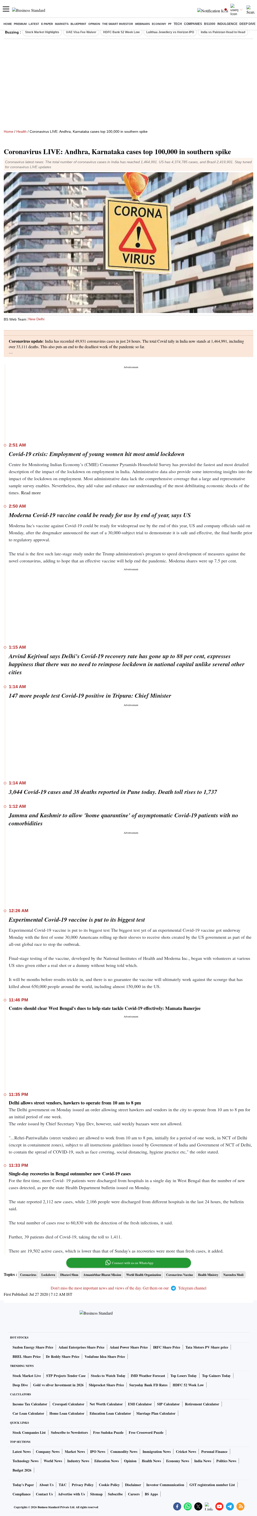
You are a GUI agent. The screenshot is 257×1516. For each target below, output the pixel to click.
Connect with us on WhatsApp (132, 1263)
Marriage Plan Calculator (155, 1413)
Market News (75, 1451)
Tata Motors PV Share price (206, 1347)
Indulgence (227, 24)
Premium (20, 23)
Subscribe (115, 1494)
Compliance (22, 1494)
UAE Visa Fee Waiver (81, 32)
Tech (178, 24)
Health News (151, 1460)
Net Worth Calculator (106, 1404)
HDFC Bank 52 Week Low (121, 32)
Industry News (78, 1460)
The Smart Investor (117, 23)
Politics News (226, 1460)
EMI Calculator (140, 1404)
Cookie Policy (109, 1484)
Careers (134, 1494)
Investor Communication (165, 1484)
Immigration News (157, 1451)
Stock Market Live (27, 1375)
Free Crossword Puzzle (146, 1432)
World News (53, 1460)
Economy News (177, 1460)
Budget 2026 (22, 1470)
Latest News (22, 1451)
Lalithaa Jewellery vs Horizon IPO (170, 32)
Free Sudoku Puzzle (108, 1432)
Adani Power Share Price (129, 1347)
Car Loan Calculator (28, 1413)
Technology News (25, 1460)
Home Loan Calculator (66, 1413)
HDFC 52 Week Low (188, 1385)
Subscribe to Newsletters (69, 1432)
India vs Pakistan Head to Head (223, 32)
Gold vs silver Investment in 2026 (58, 1385)
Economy (159, 23)
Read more (31, 492)
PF (170, 23)
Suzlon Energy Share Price (33, 1347)
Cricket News (186, 1451)
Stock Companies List (29, 1432)
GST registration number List (212, 1484)
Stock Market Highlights (42, 32)
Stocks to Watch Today (108, 1375)
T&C (63, 1484)
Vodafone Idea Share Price (105, 1356)
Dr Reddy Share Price (62, 1356)
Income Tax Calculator (30, 1404)
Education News (106, 1460)
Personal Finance (214, 1451)
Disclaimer (133, 1484)
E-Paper (47, 23)
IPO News (97, 1451)
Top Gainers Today (216, 1375)
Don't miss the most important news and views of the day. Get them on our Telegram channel (128, 1287)
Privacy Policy (83, 1484)
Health (21, 131)
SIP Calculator (168, 1404)
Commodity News (123, 1451)
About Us (46, 1484)
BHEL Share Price (27, 1356)
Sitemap (96, 1494)
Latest (34, 23)
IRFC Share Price (166, 1347)
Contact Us (44, 1494)
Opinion (94, 23)
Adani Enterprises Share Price (81, 1347)
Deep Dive (247, 24)
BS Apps (151, 1494)
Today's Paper (23, 1484)
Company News (47, 1451)
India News (202, 1460)
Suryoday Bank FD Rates (148, 1385)
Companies (193, 24)
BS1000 (209, 24)
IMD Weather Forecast (148, 1375)
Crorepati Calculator (68, 1404)
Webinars (142, 23)
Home (8, 23)
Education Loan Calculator (110, 1413)
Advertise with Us (71, 1494)
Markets (62, 23)
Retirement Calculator (202, 1404)
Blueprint (78, 23)
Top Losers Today (183, 1375)
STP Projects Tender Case (66, 1375)
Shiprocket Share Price (106, 1385)
